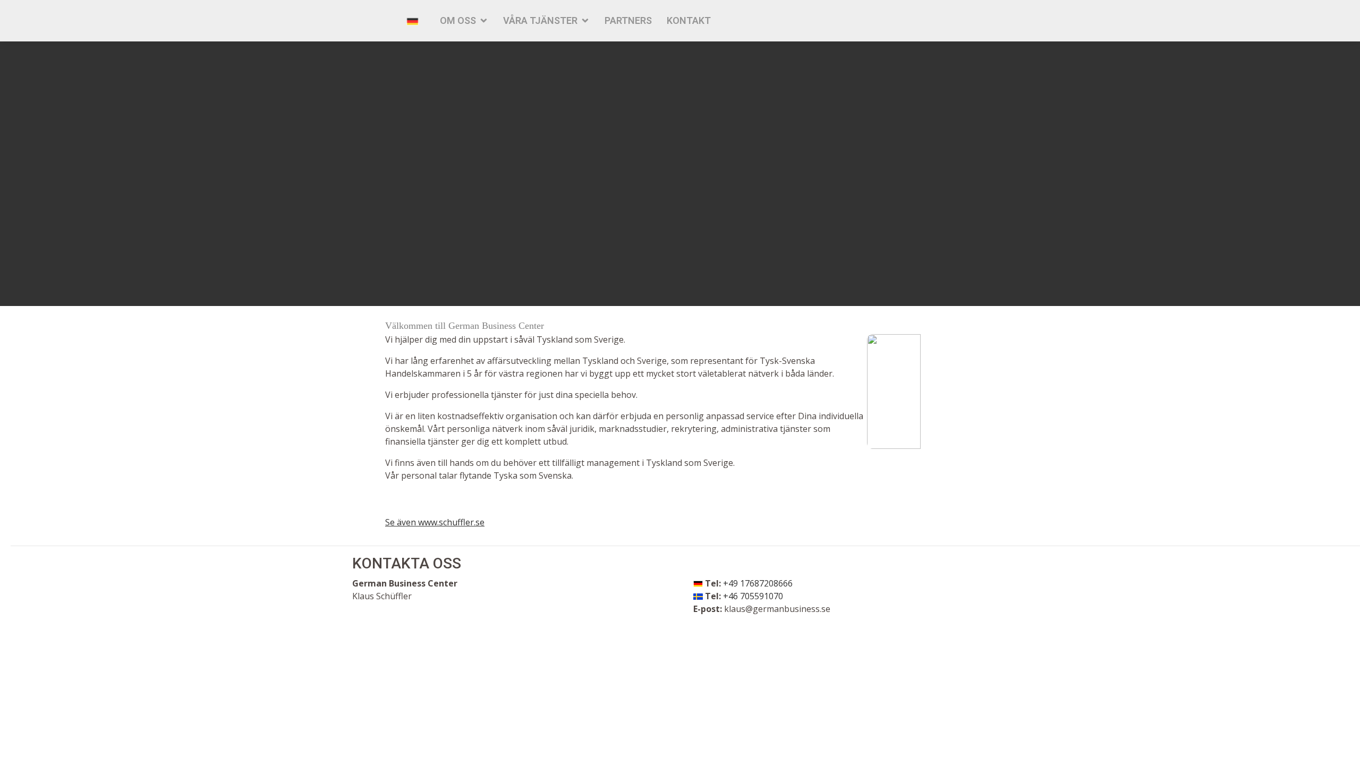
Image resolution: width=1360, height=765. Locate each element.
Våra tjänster (540, 20)
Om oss (458, 20)
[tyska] (412, 20)
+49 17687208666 (758, 583)
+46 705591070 (753, 596)
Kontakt (689, 20)
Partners (628, 20)
